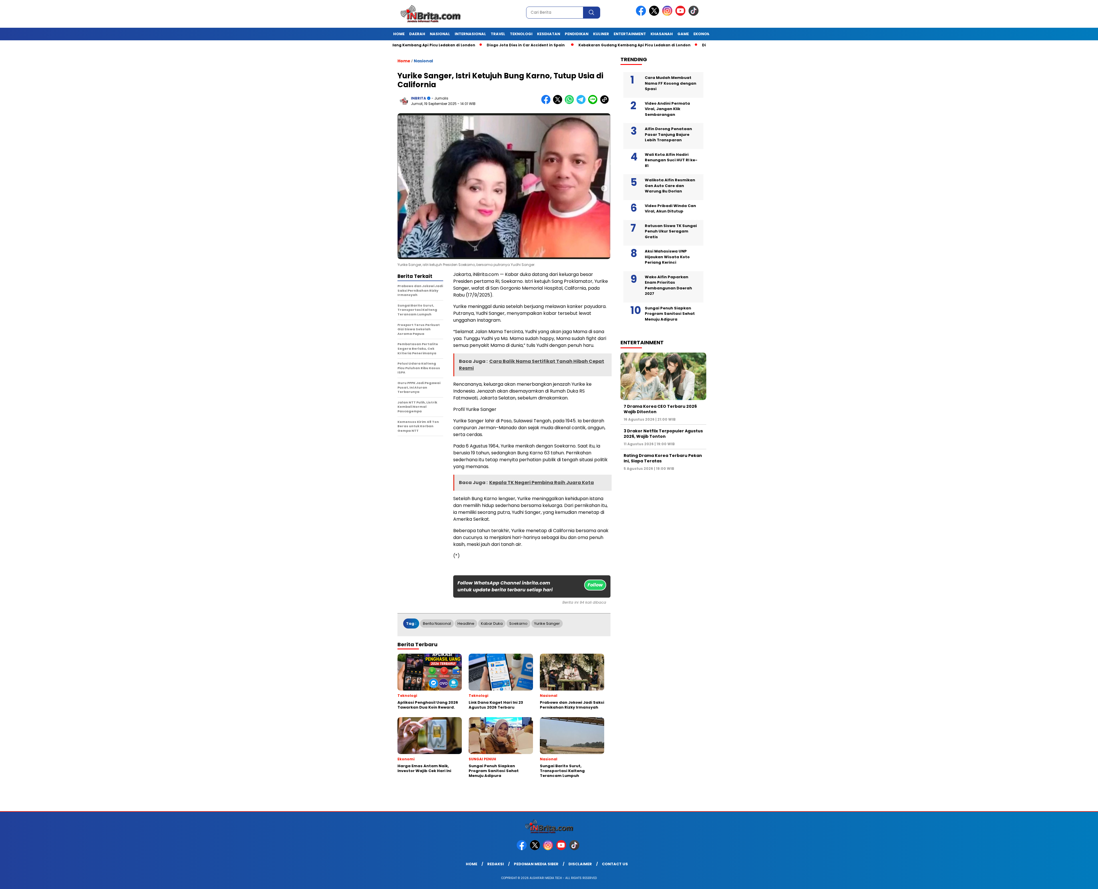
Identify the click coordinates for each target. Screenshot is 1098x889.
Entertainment (630, 34)
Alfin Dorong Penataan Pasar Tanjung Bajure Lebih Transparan (668, 134)
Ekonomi (702, 34)
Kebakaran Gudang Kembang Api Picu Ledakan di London (592, 45)
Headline (466, 623)
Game (683, 34)
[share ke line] (594, 103)
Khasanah (662, 34)
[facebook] (642, 14)
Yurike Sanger (547, 623)
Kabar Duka (492, 623)
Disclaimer (580, 864)
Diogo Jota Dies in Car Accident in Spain (484, 45)
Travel (498, 34)
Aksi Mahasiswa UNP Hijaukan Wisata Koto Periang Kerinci (667, 256)
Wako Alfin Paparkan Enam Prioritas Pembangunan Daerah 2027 (668, 285)
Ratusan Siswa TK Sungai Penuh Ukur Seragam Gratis (671, 231)
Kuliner (601, 34)
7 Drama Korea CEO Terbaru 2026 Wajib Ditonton (660, 408)
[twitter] (655, 14)
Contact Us (615, 864)
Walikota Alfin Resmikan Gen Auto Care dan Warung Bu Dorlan (670, 185)
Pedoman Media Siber (536, 864)
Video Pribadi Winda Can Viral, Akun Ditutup (670, 208)
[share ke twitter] (559, 103)
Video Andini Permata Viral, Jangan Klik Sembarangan (667, 109)
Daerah (417, 34)
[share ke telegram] (582, 103)
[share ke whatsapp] (570, 103)
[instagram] (668, 14)
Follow (595, 585)
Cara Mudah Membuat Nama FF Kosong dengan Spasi (670, 83)
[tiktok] (695, 14)
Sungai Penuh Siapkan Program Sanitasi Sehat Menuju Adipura (670, 313)
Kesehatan (548, 34)
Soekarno (518, 623)
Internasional (470, 34)
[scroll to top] (1060, 880)
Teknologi (521, 34)
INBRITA (418, 98)
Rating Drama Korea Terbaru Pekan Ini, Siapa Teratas (663, 458)
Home (399, 34)
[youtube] (681, 14)
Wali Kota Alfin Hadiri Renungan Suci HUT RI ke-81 (671, 160)
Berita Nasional (437, 623)
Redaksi (495, 864)
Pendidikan (576, 34)
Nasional (440, 34)
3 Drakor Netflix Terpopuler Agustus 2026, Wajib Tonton (663, 433)
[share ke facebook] (547, 103)
